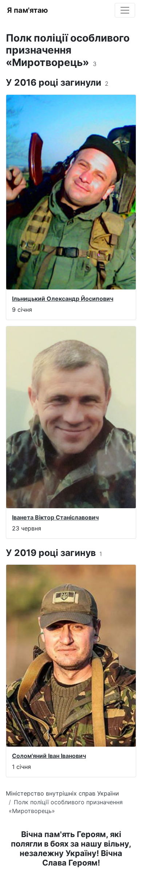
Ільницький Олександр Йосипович (62, 298)
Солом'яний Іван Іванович (49, 755)
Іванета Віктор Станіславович (55, 517)
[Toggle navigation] (125, 10)
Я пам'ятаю (27, 10)
